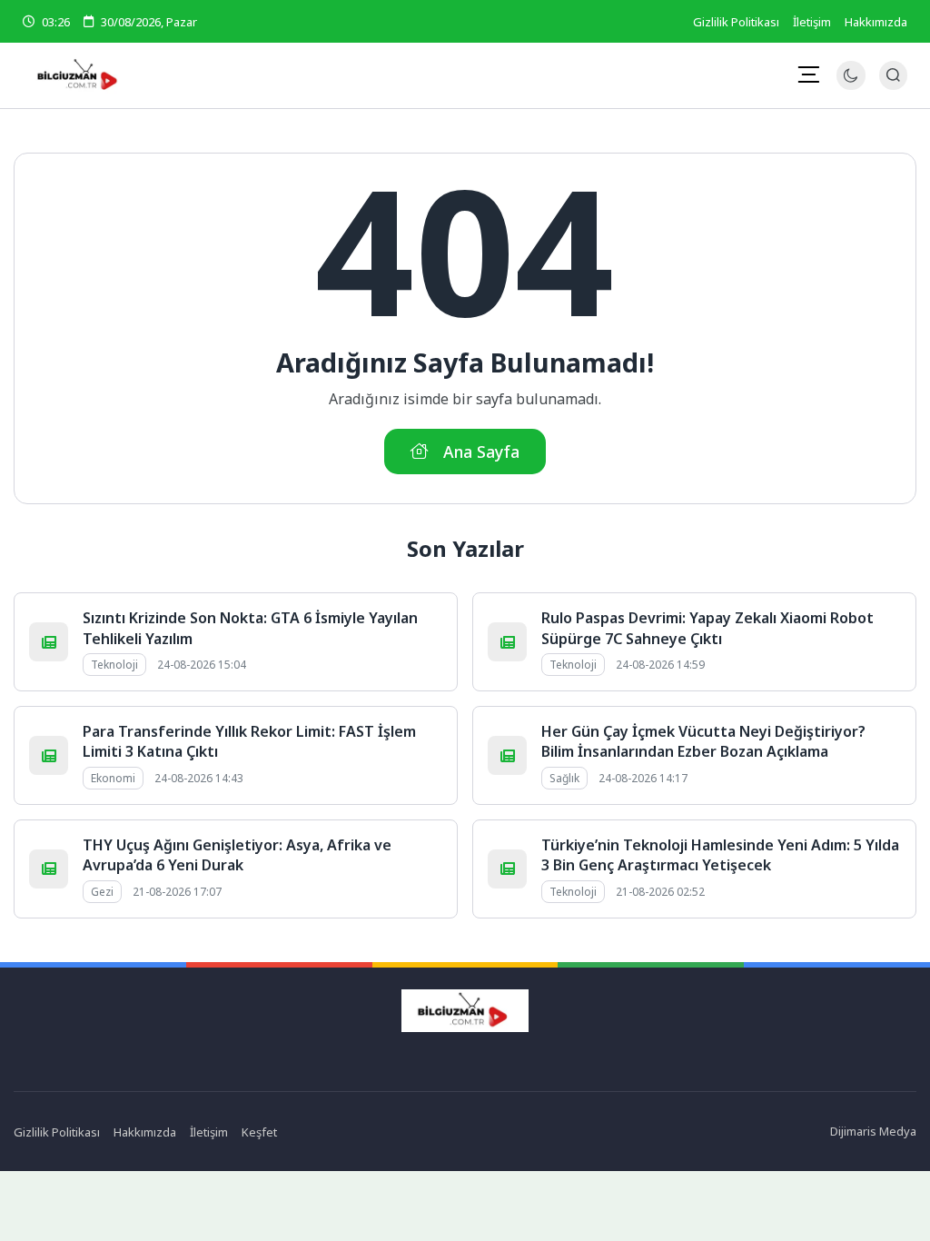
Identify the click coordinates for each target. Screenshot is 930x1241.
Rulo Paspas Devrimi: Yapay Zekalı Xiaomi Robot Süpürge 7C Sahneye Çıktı (707, 628)
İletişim (812, 22)
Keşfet (259, 1132)
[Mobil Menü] (808, 74)
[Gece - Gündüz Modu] (850, 85)
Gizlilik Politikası (736, 22)
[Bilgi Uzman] (170, 75)
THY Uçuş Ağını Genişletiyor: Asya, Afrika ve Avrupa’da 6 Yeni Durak (237, 855)
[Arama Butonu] (893, 75)
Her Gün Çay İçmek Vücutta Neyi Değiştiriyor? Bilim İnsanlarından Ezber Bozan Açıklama (703, 741)
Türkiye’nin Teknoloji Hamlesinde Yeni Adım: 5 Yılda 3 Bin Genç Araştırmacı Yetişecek (720, 855)
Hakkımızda (876, 22)
